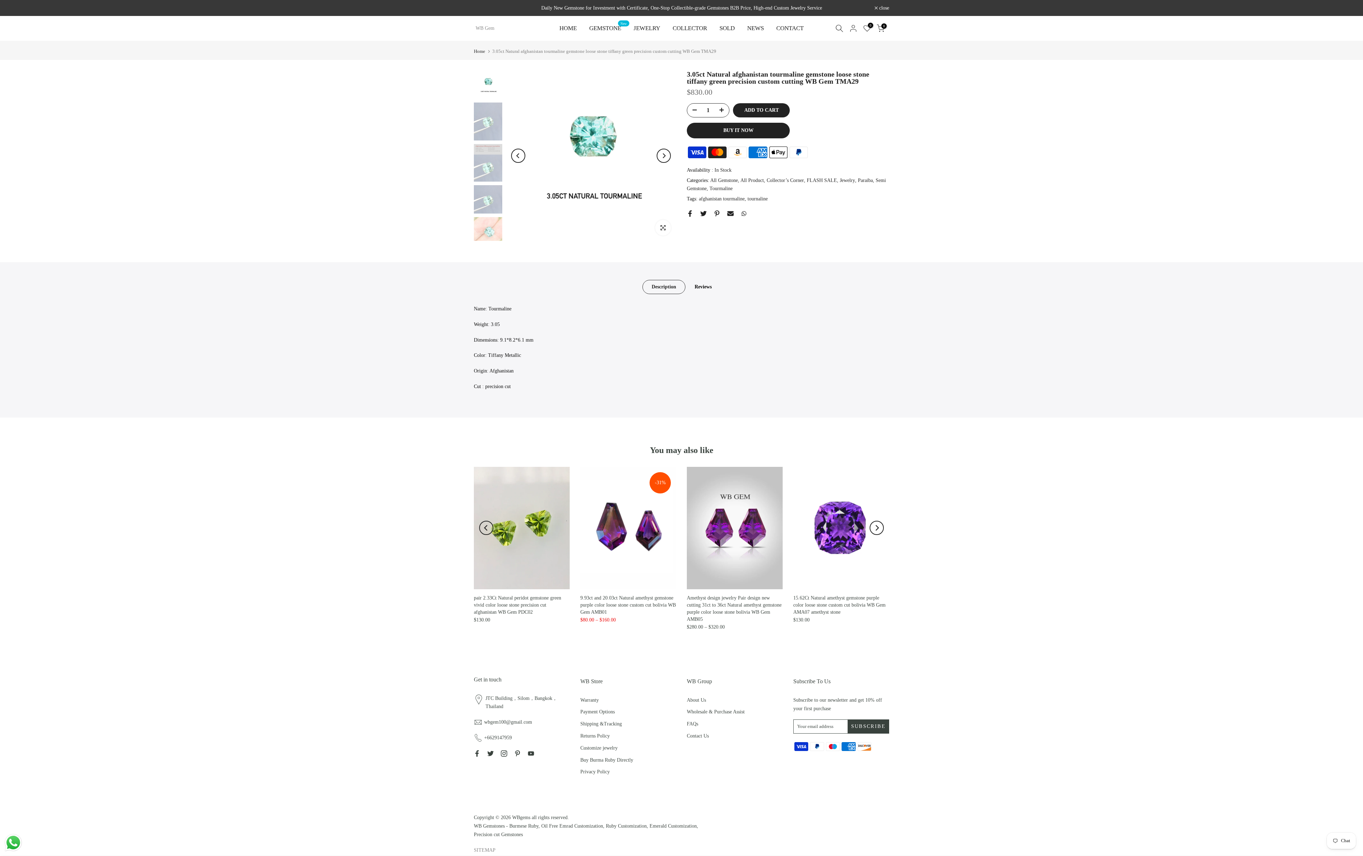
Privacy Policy (595, 771)
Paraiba (865, 180)
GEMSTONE (608, 28)
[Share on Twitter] (703, 213)
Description (664, 286)
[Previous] (518, 156)
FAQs (692, 724)
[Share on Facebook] (690, 213)
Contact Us (698, 736)
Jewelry (847, 180)
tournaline (758, 198)
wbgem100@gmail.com (508, 722)
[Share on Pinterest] (717, 213)
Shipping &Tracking (601, 724)
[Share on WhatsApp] (744, 213)
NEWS (755, 28)
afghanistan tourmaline (722, 198)
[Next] (664, 156)
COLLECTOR (690, 28)
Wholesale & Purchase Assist (716, 711)
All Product (752, 180)
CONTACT (790, 28)
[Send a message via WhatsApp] (13, 842)
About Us (696, 700)
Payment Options (597, 711)
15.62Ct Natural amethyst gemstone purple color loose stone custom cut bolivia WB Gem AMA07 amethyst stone (839, 605)
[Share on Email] (730, 213)
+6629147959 (498, 737)
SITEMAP (485, 850)
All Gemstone (724, 180)
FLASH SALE (822, 180)
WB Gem (485, 28)
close (482, 8)
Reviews (703, 286)
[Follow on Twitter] (490, 753)
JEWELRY (647, 28)
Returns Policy (595, 736)
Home (479, 51)
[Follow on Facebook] (477, 753)
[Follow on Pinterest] (517, 753)
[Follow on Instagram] (504, 753)
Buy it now (738, 130)
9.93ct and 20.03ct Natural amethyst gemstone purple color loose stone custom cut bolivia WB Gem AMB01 (628, 605)
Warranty (589, 700)
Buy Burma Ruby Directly (606, 760)
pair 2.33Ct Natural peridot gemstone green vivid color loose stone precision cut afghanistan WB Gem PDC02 (517, 605)
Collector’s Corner (785, 180)
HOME (568, 28)
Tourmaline (721, 189)
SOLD (727, 28)
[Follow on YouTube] (531, 753)
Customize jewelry (599, 748)
